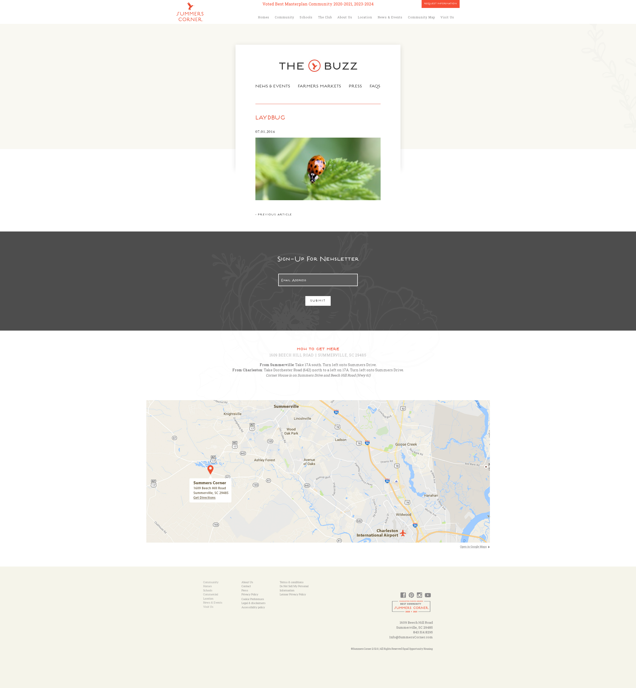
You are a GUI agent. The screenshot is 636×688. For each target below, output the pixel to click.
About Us (344, 17)
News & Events (390, 17)
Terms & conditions (292, 582)
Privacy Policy (249, 594)
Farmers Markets (320, 86)
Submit (318, 301)
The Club (325, 17)
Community (284, 17)
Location (365, 17)
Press (355, 86)
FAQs (375, 86)
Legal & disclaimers (253, 603)
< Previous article (273, 215)
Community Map (421, 17)
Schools (306, 17)
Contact (246, 586)
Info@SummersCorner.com (411, 637)
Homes (263, 17)
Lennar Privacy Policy (293, 594)
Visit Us (447, 17)
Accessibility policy (253, 607)
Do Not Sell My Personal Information (294, 588)
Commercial (210, 594)
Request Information (440, 4)
